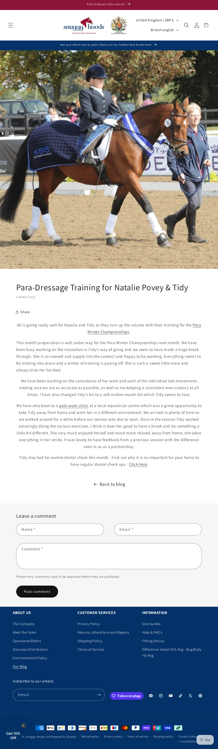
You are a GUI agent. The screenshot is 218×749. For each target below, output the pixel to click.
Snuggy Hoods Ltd (38, 737)
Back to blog (112, 484)
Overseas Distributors (30, 649)
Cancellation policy (192, 741)
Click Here (138, 464)
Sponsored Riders (27, 640)
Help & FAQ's (152, 632)
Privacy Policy (88, 623)
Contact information (191, 736)
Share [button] (25, 312)
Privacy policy (113, 736)
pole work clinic (74, 405)
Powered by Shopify (63, 737)
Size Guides (151, 623)
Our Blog (20, 666)
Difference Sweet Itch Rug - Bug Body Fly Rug (172, 652)
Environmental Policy (30, 658)
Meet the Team (24, 632)
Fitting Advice (153, 640)
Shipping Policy (89, 640)
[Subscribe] (99, 695)
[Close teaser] (23, 725)
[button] (10, 25)
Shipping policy (163, 736)
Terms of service (137, 736)
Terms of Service (90, 649)
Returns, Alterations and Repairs (103, 632)
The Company (24, 623)
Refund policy (90, 736)
